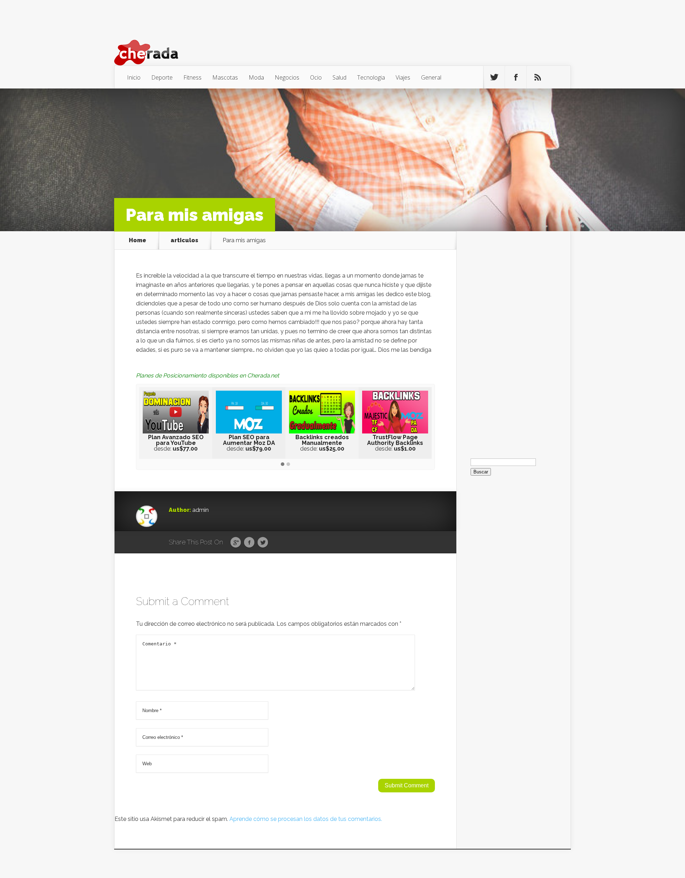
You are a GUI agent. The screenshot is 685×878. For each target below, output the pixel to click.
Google (235, 542)
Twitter (262, 542)
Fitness (192, 77)
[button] (282, 464)
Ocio (316, 77)
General (431, 77)
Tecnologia (371, 77)
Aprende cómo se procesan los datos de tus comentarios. (305, 819)
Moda (256, 77)
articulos (184, 240)
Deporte (162, 77)
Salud (339, 77)
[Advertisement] (513, 338)
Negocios (287, 77)
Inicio (134, 77)
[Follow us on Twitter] (494, 77)
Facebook (249, 542)
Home (137, 240)
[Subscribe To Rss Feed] (537, 77)
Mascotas (225, 77)
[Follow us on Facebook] (516, 77)
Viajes (403, 77)
